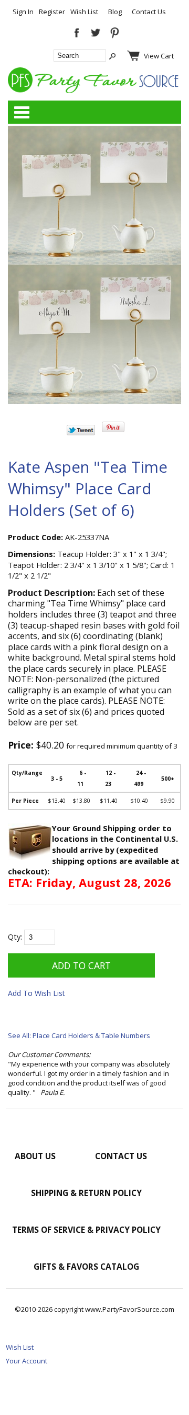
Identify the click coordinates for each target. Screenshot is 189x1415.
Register (52, 11)
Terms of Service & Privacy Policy (86, 1229)
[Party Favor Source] (94, 90)
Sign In (23, 11)
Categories (21, 112)
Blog (115, 11)
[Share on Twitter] (81, 432)
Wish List (84, 11)
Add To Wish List (36, 993)
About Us (35, 1156)
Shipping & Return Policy (86, 1193)
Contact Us (149, 11)
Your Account (26, 1361)
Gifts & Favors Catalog (86, 1266)
